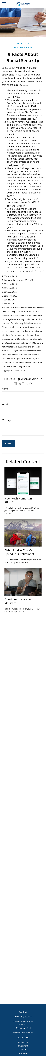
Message (6, 420)
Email (5, 404)
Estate (23, 1049)
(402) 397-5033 (26, 1017)
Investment (23, 1046)
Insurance (23, 1053)
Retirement (23, 1042)
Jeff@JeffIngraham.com (23, 1032)
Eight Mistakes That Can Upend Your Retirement (19, 552)
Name (5, 388)
